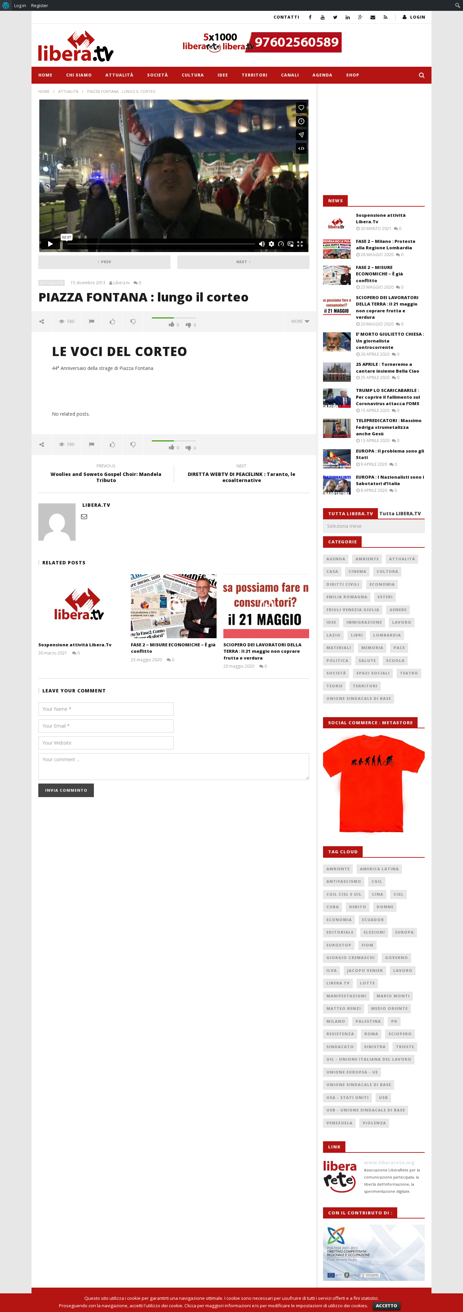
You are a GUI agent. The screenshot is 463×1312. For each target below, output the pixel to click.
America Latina (379, 868)
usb (383, 1097)
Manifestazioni (346, 995)
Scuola (395, 660)
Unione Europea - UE (352, 1072)
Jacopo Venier (365, 970)
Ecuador (373, 919)
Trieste (405, 1046)
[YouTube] (323, 17)
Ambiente (367, 558)
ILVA (331, 970)
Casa (332, 571)
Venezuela (339, 1122)
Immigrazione (364, 622)
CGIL (376, 881)
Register (39, 5)
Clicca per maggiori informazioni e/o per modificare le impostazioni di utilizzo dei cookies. (276, 1306)
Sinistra (375, 1046)
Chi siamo (79, 75)
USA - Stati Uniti (347, 1097)
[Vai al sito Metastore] (374, 783)
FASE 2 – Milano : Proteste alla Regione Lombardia (386, 244)
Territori (254, 75)
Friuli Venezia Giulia (352, 609)
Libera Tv (338, 982)
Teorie (334, 685)
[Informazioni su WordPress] (6, 5)
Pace (399, 647)
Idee (223, 75)
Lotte (367, 982)
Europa (404, 932)
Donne (385, 906)
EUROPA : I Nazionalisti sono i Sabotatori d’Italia (390, 480)
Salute (367, 660)
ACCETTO (386, 1306)
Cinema (357, 571)
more (298, 321)
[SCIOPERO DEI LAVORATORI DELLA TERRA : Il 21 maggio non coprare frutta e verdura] (266, 606)
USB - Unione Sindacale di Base (365, 1109)
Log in (20, 5)
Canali (290, 75)
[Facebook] (310, 17)
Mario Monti (393, 995)
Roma (371, 1033)
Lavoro (401, 622)
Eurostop (338, 944)
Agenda (323, 75)
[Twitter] (335, 17)
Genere (398, 609)
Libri (357, 635)
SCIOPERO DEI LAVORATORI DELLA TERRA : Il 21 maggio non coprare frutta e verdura (262, 651)
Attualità (119, 75)
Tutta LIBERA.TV (400, 513)
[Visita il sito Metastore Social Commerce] (301, 42)
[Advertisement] (374, 139)
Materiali (338, 647)
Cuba (332, 906)
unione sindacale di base (358, 1084)
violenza (374, 1122)
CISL (399, 894)
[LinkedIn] (348, 17)
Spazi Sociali (373, 672)
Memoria (372, 647)
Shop (352, 75)
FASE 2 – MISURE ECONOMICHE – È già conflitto (379, 274)
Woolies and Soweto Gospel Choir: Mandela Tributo (106, 474)
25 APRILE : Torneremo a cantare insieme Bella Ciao (387, 367)
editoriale (340, 932)
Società (157, 75)
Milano (335, 1021)
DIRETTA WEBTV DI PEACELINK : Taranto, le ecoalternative (241, 474)
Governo (396, 957)
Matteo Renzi (343, 1008)
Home (45, 75)
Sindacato (340, 1046)
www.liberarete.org (389, 1162)
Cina (377, 894)
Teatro (409, 672)
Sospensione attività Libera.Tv (75, 645)
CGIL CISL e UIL (344, 894)
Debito (357, 906)
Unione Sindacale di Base (358, 698)
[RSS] (385, 17)
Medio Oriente (389, 1008)
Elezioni (374, 932)
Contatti (286, 17)
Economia (382, 584)
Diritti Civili (342, 584)
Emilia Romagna (346, 596)
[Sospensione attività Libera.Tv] (81, 606)
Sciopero (400, 1033)
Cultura (193, 75)
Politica (337, 660)
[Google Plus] (360, 17)
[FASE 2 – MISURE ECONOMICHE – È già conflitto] (174, 606)
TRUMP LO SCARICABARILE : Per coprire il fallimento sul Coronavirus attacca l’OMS (388, 397)
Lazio (333, 635)
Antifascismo (343, 881)
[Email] (373, 17)
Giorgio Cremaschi (350, 957)
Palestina (368, 1021)
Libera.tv (121, 283)
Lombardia (387, 635)
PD (394, 1021)
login (417, 17)
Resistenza (340, 1033)
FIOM (368, 944)
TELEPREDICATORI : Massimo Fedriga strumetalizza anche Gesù (389, 427)
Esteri (385, 596)
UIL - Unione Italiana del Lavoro (368, 1059)
